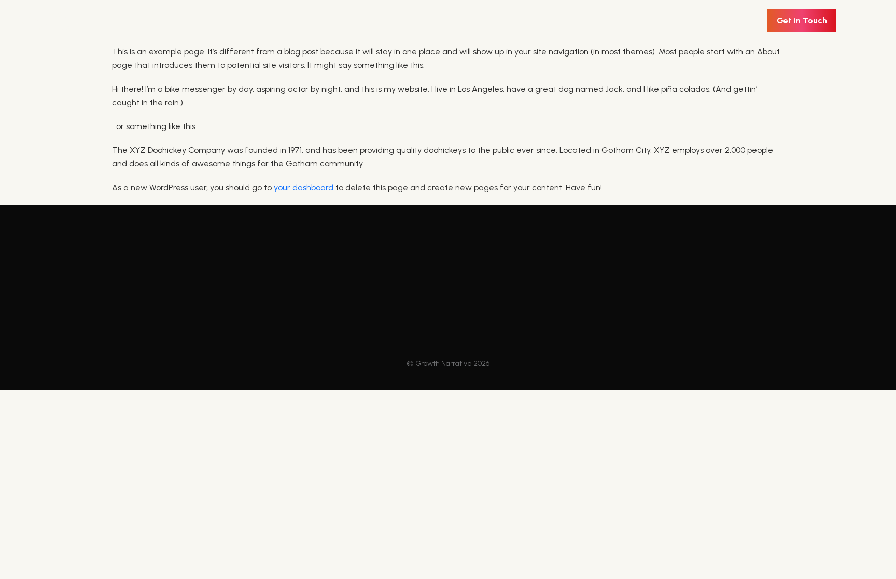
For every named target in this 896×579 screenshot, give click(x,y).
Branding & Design (297, 309)
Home (270, 290)
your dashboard (303, 187)
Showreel (389, 309)
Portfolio (387, 290)
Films (266, 328)
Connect (387, 328)
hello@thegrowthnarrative (714, 306)
